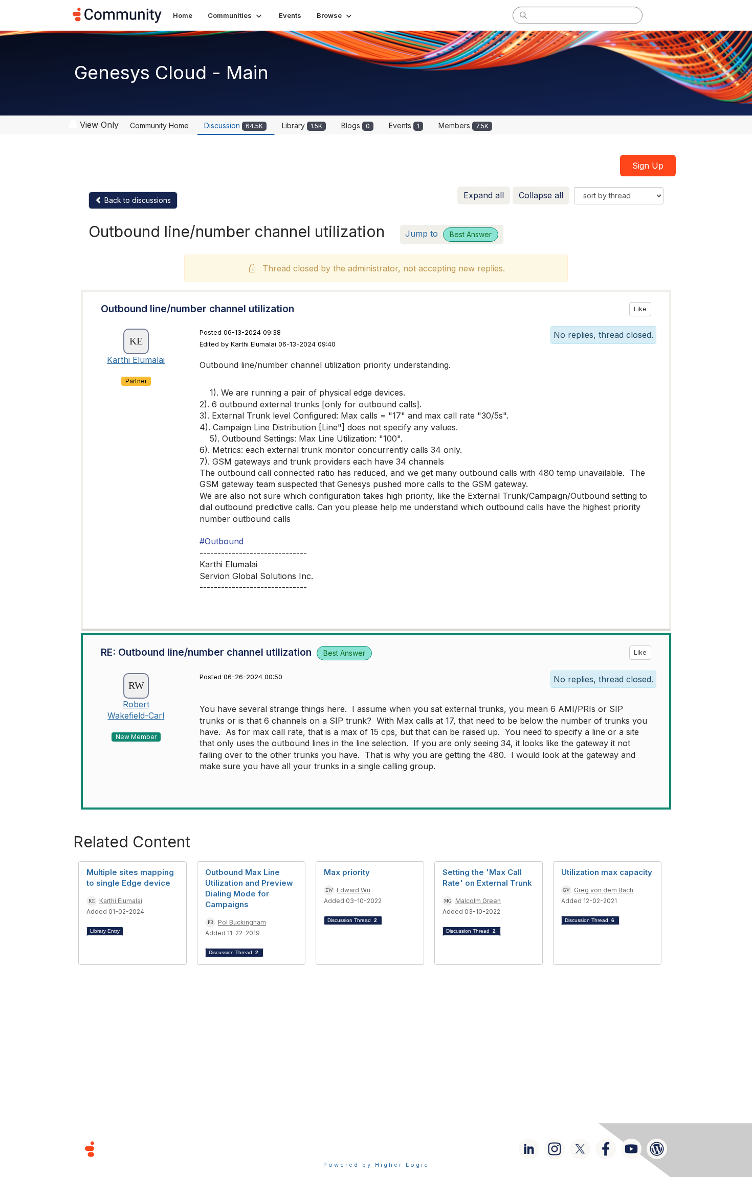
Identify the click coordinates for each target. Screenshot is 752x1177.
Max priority (347, 872)
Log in (666, 15)
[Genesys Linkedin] (529, 1149)
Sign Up (647, 165)
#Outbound (222, 541)
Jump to (448, 233)
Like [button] (640, 309)
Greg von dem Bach (603, 890)
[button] (235, 15)
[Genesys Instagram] (554, 1149)
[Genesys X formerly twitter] (580, 1149)
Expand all (483, 195)
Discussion (233, 125)
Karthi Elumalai (136, 360)
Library (302, 125)
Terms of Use (339, 1149)
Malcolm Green (478, 901)
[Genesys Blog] (657, 1149)
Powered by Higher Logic (376, 1164)
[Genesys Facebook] (605, 1149)
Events (404, 125)
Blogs (355, 125)
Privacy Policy (409, 1149)
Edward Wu (353, 890)
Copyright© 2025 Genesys (159, 1149)
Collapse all (541, 195)
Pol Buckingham (242, 922)
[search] (523, 15)
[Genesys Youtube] (631, 1149)
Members (463, 125)
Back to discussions (136, 200)
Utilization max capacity (606, 872)
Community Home (159, 125)
